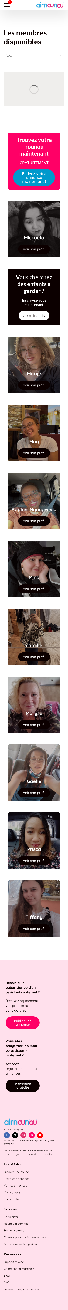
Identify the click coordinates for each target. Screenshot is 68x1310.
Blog (7, 1275)
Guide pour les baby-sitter (20, 1244)
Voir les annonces (15, 1185)
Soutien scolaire (14, 1230)
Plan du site (11, 1199)
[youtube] (40, 1135)
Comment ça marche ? (19, 1269)
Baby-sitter (11, 1217)
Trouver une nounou (17, 1172)
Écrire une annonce (16, 1179)
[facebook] (7, 1135)
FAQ (6, 1282)
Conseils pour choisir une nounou (25, 1237)
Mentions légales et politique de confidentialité (28, 1154)
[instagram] (23, 1135)
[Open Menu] (7, 5)
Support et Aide (14, 1262)
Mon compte (12, 1192)
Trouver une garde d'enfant (22, 1289)
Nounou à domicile (16, 1223)
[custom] (32, 1135)
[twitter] (15, 1135)
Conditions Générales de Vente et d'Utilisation (28, 1150)
